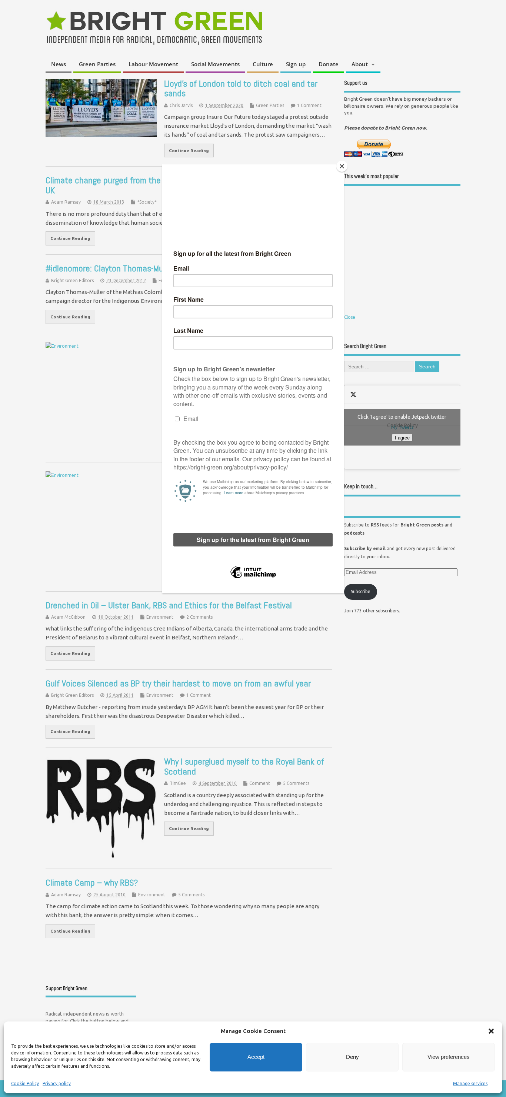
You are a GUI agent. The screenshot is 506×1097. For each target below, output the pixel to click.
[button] (491, 1031)
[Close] (341, 166)
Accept (255, 1057)
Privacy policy (57, 1083)
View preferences (448, 1057)
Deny (352, 1057)
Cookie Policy (25, 1083)
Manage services (470, 1083)
